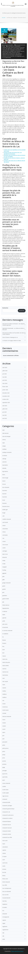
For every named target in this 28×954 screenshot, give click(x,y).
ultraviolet (4, 913)
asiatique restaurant (6, 452)
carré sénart (5, 522)
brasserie (17, 45)
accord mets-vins (11, 46)
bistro (3, 474)
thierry (3, 875)
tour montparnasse (6, 888)
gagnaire (4, 573)
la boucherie (5, 627)
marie (3, 684)
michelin (4, 713)
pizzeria (4, 761)
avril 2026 (4, 380)
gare (3, 576)
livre (3, 646)
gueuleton (4, 595)
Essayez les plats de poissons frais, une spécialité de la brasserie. (13, 153)
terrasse (4, 869)
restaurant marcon (6, 824)
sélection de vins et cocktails (8, 55)
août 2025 (4, 405)
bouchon (4, 493)
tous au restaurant (6, 891)
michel (3, 703)
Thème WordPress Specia (17, 951)
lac (4, 46)
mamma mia (5, 672)
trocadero (4, 907)
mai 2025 (4, 415)
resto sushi (4, 840)
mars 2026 (4, 383)
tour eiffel (4, 885)
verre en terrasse (10, 56)
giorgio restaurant (6, 582)
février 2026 (5, 386)
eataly (3, 560)
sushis (3, 866)
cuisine (4, 547)
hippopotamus (5, 608)
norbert (4, 726)
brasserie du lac (6, 506)
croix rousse (5, 544)
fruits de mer (18, 50)
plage (3, 767)
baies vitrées (11, 47)
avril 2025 (4, 418)
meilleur (4, 691)
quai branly (4, 777)
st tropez (4, 856)
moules (4, 722)
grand (3, 586)
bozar (3, 500)
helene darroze (5, 605)
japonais (4, 617)
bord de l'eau (17, 47)
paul (3, 738)
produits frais (12, 53)
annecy (4, 439)
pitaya (3, 754)
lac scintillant (11, 51)
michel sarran (5, 710)
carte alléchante (8, 48)
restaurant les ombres (7, 818)
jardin (3, 621)
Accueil (3, 17)
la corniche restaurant (7, 630)
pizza (3, 757)
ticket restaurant (6, 882)
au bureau (4, 455)
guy (3, 602)
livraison (4, 643)
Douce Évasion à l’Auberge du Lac (10, 337)
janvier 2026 (5, 389)
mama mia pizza (6, 662)
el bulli (3, 563)
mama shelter (5, 665)
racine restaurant (6, 783)
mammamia (5, 675)
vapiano (4, 920)
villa (3, 932)
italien (3, 614)
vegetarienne (5, 929)
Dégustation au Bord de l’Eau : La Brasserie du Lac (13, 62)
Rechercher (5, 308)
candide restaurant (6, 519)
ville (3, 936)
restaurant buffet (6, 802)
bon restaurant (5, 487)
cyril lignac (4, 551)
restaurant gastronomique (8, 808)
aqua (3, 442)
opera (3, 732)
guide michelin (5, 598)
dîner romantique (11, 50)
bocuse (4, 484)
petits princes (5, 748)
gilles (3, 579)
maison (4, 656)
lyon (3, 652)
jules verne (4, 624)
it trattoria (4, 611)
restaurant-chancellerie (8, 45)
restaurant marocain (7, 827)
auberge (4, 458)
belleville (4, 468)
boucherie (4, 490)
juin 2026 (4, 373)
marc (3, 678)
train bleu (4, 901)
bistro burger (5, 477)
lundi (3, 649)
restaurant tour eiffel (7, 837)
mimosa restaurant (6, 716)
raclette (4, 786)
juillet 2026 (4, 370)
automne (4, 462)
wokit (3, 939)
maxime (4, 687)
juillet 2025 (4, 408)
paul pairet (4, 742)
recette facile (5, 789)
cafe (3, 516)
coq (3, 538)
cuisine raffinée (16, 48)
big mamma (5, 471)
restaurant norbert (6, 831)
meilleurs (4, 697)
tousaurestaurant (6, 897)
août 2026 (4, 367)
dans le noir (5, 554)
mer (3, 700)
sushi (3, 859)
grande (4, 589)
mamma (4, 668)
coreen (4, 541)
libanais (4, 640)
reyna (3, 843)
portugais (4, 770)
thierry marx (5, 878)
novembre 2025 (6, 396)
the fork (4, 872)
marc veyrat (5, 681)
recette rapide (5, 792)
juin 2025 (4, 412)
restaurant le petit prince (8, 815)
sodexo (4, 853)
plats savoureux (12, 52)
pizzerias (4, 764)
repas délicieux (18, 53)
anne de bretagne (6, 436)
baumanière (5, 465)
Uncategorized (5, 917)
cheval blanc (5, 528)
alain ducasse (5, 433)
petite (3, 745)
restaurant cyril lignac (7, 805)
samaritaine (5, 847)
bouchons (4, 497)
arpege (4, 446)
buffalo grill (5, 509)
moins (3, 719)
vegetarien (4, 926)
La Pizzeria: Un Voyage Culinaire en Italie (11, 340)
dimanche (4, 557)
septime (4, 850)
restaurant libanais (6, 821)
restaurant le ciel (6, 812)
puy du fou (4, 773)
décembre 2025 (6, 393)
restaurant (4, 799)
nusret (3, 729)
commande (5, 535)
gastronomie (5, 51)
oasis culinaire (17, 51)
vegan (3, 923)
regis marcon (5, 796)
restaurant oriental (6, 834)
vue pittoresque (7, 57)
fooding (4, 570)
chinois (4, 532)
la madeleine (5, 633)
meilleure (4, 694)
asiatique (4, 449)
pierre (3, 751)
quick (3, 780)
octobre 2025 (5, 399)
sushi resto (4, 862)
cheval (3, 525)
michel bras (5, 707)
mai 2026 (4, 377)
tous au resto (5, 894)
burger (3, 512)
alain (3, 430)
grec (3, 592)
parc (3, 735)
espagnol (4, 567)
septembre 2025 (6, 402)
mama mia (4, 659)
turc (3, 910)
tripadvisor (4, 904)
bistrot (3, 481)
